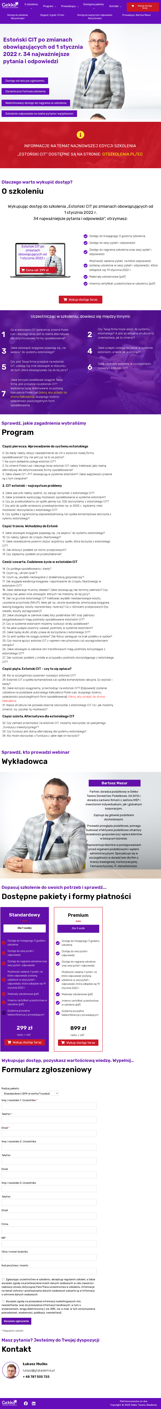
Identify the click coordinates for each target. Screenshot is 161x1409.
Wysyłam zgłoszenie (16, 1321)
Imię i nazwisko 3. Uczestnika (19, 1182)
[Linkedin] (34, 1403)
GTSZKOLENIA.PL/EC (122, 154)
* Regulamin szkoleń (12, 1330)
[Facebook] (26, 1403)
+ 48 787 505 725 (36, 1377)
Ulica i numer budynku (15, 1251)
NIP (4, 1237)
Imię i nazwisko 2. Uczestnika (19, 1141)
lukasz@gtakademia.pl (39, 1370)
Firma (5, 1224)
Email (6, 1127)
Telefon (7, 1114)
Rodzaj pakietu (10, 1088)
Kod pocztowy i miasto (15, 1265)
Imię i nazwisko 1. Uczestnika (19, 1100)
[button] (25, 80)
